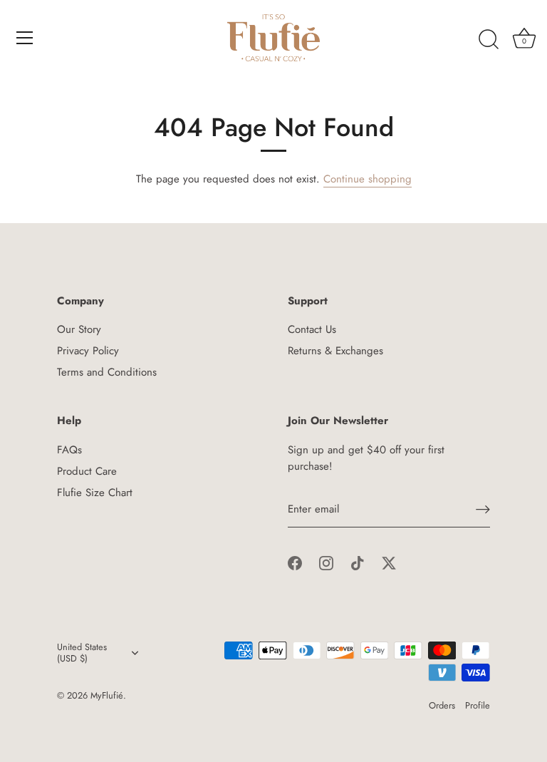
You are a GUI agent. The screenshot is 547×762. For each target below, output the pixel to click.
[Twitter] (389, 562)
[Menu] (25, 37)
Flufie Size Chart (94, 492)
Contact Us (312, 329)
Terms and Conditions (107, 372)
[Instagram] (326, 562)
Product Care (87, 471)
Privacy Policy (88, 351)
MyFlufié (106, 695)
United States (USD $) (82, 653)
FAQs (69, 450)
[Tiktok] (357, 562)
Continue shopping (367, 179)
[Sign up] (483, 509)
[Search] (488, 40)
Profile (477, 705)
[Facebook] (295, 562)
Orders (442, 705)
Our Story (79, 329)
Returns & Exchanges (335, 351)
